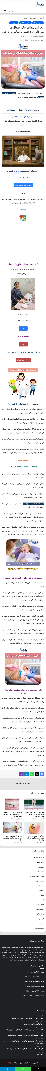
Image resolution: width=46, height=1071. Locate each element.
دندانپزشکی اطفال (38, 857)
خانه (41, 18)
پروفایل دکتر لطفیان (23, 360)
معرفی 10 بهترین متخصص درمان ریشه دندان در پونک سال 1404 (12, 838)
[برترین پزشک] (39, 4)
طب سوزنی (40, 919)
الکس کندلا (41, 871)
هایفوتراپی (41, 890)
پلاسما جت (41, 900)
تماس (23, 328)
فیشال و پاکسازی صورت (37, 876)
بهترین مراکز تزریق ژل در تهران (35, 991)
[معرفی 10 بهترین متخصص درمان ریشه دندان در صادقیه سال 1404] (34, 828)
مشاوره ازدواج (40, 881)
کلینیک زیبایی (40, 904)
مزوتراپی (41, 895)
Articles (35, 18)
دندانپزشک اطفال (25, 23)
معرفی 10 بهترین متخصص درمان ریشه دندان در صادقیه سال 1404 (35, 838)
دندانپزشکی (13, 23)
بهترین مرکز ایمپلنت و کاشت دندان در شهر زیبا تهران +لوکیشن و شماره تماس (12, 814)
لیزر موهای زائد (39, 909)
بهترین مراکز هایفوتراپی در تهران (34, 976)
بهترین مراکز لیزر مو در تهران (35, 972)
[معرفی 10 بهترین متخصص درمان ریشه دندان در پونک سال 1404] (12, 828)
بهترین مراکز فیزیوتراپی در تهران (34, 981)
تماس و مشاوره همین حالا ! (23, 185)
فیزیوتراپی (41, 867)
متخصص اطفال (39, 928)
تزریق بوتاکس (40, 914)
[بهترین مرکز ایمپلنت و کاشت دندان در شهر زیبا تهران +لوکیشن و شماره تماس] (12, 804)
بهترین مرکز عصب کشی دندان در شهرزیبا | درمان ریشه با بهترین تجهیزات (34, 814)
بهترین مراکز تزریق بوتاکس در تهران (33, 995)
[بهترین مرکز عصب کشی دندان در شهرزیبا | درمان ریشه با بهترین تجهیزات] (34, 804)
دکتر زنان (41, 923)
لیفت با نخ (41, 885)
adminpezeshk (37, 36)
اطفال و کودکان (27, 18)
